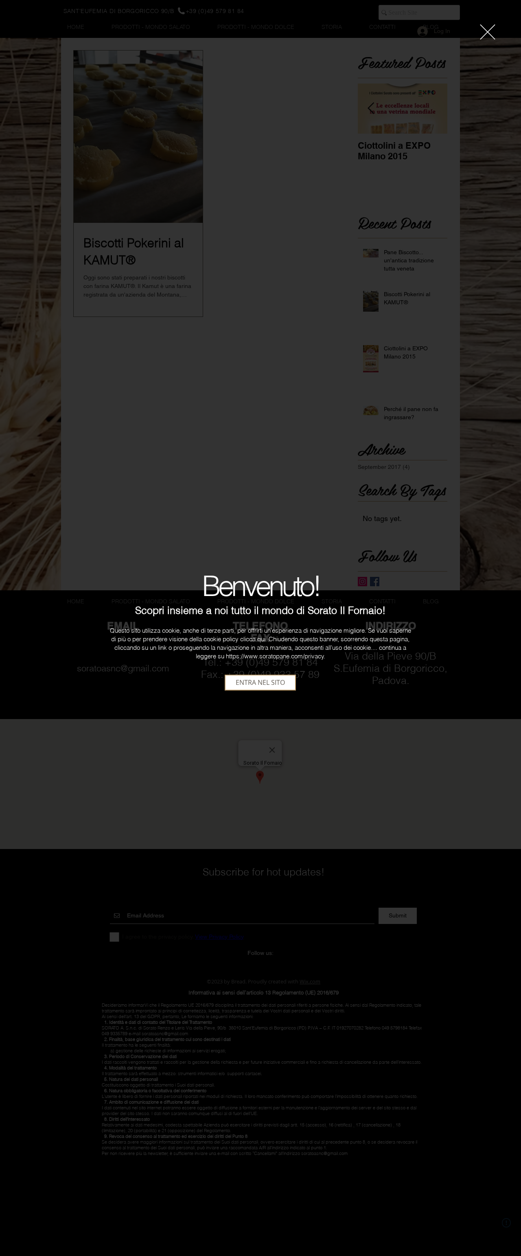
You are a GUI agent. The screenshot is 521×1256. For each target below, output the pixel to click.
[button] (488, 32)
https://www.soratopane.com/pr (268, 656)
